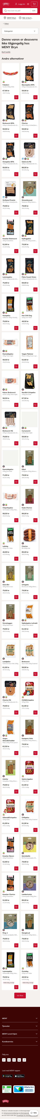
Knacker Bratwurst (10, 239)
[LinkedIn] (19, 1060)
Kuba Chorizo (27, 508)
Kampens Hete (27, 738)
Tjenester (6, 1026)
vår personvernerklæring (11, 1113)
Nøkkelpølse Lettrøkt (29, 623)
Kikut (24, 469)
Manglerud (26, 933)
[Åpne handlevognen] (34, 4)
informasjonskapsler (26, 1113)
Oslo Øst (6, 585)
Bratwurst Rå (8, 431)
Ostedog (25, 971)
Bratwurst (26, 662)
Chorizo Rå (7, 700)
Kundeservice (7, 1042)
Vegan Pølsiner (27, 354)
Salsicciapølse (27, 779)
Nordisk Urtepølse (28, 392)
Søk (34, 11)
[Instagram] (9, 1060)
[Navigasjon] (28, 4)
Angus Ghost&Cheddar (9, 739)
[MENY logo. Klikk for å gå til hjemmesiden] (6, 4)
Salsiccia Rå (26, 162)
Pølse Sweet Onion (29, 277)
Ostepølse (6, 316)
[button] (20, 31)
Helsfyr (5, 779)
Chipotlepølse (8, 508)
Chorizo (25, 123)
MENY (4, 1018)
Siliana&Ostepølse (10, 817)
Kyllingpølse (26, 239)
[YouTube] (14, 1060)
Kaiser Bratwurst (9, 392)
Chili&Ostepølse (28, 700)
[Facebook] (4, 1060)
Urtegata (25, 585)
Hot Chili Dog (27, 316)
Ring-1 (5, 933)
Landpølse (6, 662)
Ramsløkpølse (8, 354)
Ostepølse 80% (8, 162)
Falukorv (6, 85)
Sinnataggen (7, 623)
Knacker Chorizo (9, 894)
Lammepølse (7, 277)
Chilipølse (25, 817)
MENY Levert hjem (9, 1034)
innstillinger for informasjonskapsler (27, 1115)
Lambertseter (27, 894)
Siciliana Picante (9, 200)
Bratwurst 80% (8, 123)
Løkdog (5, 546)
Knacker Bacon (8, 856)
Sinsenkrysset (27, 200)
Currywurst (26, 431)
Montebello (26, 856)
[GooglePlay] (7, 1076)
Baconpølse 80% (28, 85)
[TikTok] (24, 1060)
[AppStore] (19, 1076)
